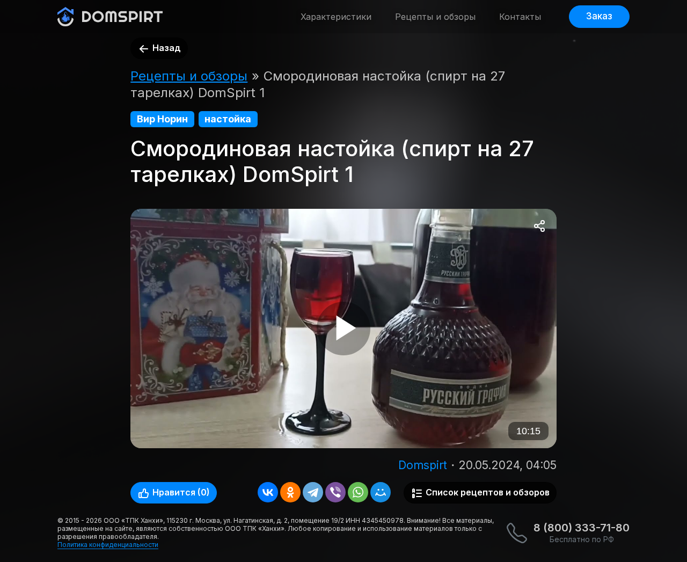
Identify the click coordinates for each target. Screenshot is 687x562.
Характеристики (336, 16)
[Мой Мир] (380, 492)
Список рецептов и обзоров (486, 492)
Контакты (520, 16)
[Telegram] (313, 492)
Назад (165, 47)
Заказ (599, 16)
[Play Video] (343, 328)
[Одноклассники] (290, 492)
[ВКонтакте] (268, 492)
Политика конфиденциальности (107, 545)
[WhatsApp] (358, 492)
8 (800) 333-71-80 (581, 527)
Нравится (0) (180, 492)
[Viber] (335, 492)
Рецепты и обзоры (435, 16)
